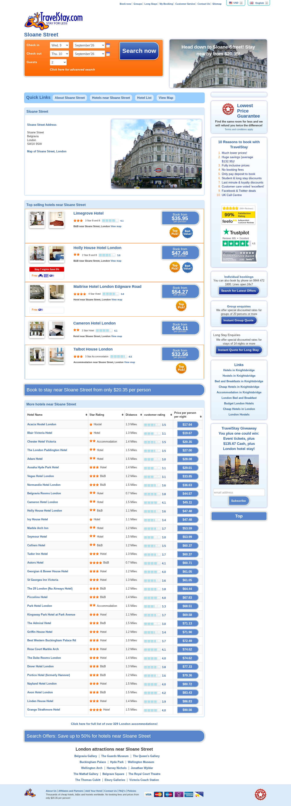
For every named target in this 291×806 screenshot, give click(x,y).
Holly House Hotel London (97, 248)
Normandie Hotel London (44, 484)
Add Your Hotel (93, 791)
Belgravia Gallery (85, 756)
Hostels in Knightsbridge (239, 375)
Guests (32, 62)
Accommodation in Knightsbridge (239, 392)
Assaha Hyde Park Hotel (43, 467)
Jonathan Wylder (142, 768)
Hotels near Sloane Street (111, 97)
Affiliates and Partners (70, 791)
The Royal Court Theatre (144, 774)
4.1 (122, 220)
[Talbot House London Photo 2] (56, 355)
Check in (33, 45)
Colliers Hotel (36, 545)
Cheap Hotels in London (239, 409)
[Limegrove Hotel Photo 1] (37, 219)
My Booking (166, 4)
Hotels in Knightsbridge (239, 370)
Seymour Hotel (37, 536)
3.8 (122, 294)
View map (116, 226)
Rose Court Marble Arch (43, 649)
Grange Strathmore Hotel (43, 709)
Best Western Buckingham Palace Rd (51, 640)
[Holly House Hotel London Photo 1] (37, 253)
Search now (139, 51)
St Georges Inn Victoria (42, 579)
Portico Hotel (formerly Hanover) (48, 675)
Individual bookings (239, 276)
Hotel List (144, 97)
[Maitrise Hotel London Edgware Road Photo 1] (37, 292)
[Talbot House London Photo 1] (37, 355)
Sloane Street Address (41, 124)
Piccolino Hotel (37, 597)
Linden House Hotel (40, 701)
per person (89, 389)
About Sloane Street (70, 97)
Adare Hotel (35, 458)
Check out (34, 53)
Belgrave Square (113, 774)
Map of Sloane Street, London (46, 151)
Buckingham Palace (93, 762)
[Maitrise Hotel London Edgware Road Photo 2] (56, 292)
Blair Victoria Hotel (39, 432)
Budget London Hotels (239, 403)
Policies (131, 791)
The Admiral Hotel (39, 623)
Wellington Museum (141, 762)
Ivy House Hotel (37, 519)
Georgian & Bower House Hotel (47, 571)
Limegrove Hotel (88, 213)
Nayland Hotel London (42, 683)
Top (239, 516)
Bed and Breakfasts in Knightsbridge (239, 381)
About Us (51, 791)
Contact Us (203, 4)
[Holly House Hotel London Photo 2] (56, 253)
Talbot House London (93, 349)
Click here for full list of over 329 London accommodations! (114, 723)
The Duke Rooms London (44, 657)
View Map (166, 97)
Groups (138, 4)
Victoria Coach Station (144, 780)
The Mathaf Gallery (85, 774)
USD (235, 2)
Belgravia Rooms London (44, 493)
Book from (180, 218)
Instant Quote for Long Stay (238, 350)
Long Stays (150, 4)
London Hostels (239, 414)
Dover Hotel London (40, 666)
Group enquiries (239, 306)
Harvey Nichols (117, 768)
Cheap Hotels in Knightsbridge (239, 386)
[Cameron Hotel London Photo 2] (56, 329)
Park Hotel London (39, 605)
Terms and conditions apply (239, 129)
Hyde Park (117, 762)
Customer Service (185, 4)
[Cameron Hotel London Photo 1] (37, 329)
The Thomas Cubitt (87, 780)
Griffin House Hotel (39, 631)
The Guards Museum (115, 756)
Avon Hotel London (40, 692)
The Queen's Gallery (146, 756)
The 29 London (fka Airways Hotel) (49, 588)
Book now (125, 4)
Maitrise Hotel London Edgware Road (107, 286)
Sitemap (217, 4)
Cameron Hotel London (94, 323)
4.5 (130, 356)
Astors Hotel (35, 562)
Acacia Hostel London (41, 424)
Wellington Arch (91, 768)
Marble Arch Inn (37, 528)
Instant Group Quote (238, 320)
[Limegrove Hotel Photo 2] (56, 219)
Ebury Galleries (115, 780)
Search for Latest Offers (238, 290)
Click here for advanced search (72, 69)
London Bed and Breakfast (239, 398)
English (259, 3)
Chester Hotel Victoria (41, 441)
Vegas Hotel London (40, 476)
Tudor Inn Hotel (37, 553)
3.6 (118, 255)
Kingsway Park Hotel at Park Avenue (51, 614)
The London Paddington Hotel (47, 450)
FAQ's (122, 791)
